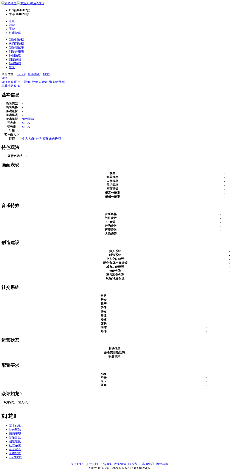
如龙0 (46, 74)
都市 (45, 138)
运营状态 (15, 449)
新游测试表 (16, 47)
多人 (25, 138)
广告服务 (106, 464)
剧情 (38, 138)
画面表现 (15, 433)
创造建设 (15, 441)
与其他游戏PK (10, 85)
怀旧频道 (15, 55)
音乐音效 (15, 437)
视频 (27, 82)
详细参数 (7, 82)
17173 (21, 74)
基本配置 (15, 453)
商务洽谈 (120, 464)
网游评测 (15, 59)
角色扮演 (28, 119)
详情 (4, 78)
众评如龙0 (15, 457)
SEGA (26, 122)
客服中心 (148, 464)
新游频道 (34, 74)
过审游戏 (15, 32)
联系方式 (134, 464)
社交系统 (15, 445)
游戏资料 (59, 82)
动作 (32, 138)
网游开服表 (16, 51)
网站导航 (162, 464)
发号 (12, 67)
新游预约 (15, 63)
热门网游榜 (16, 43)
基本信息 (15, 425)
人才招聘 (92, 464)
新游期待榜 (16, 39)
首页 (12, 21)
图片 (18, 82)
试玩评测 (45, 82)
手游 (12, 28)
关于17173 (77, 464)
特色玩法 (15, 429)
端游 (12, 25)
